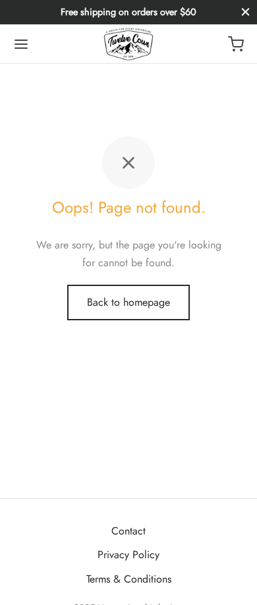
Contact (128, 530)
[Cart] (236, 44)
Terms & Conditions (128, 579)
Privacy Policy (128, 554)
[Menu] (21, 44)
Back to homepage (128, 302)
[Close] (245, 12)
